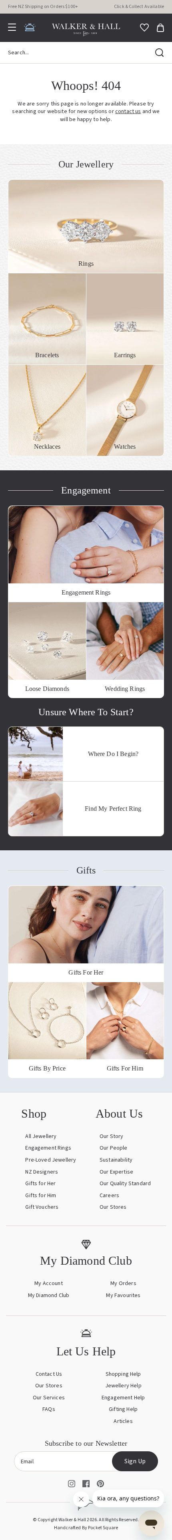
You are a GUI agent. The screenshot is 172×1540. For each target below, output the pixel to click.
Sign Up (135, 1461)
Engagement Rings (48, 1148)
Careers (109, 1196)
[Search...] (159, 52)
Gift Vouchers (41, 1207)
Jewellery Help (123, 1386)
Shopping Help (123, 1374)
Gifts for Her (40, 1184)
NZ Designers (41, 1172)
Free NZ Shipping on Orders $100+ (43, 6)
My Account (48, 1283)
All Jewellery (40, 1136)
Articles (123, 1421)
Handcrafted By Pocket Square (86, 1527)
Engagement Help (123, 1398)
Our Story (111, 1136)
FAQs (48, 1409)
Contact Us (49, 1374)
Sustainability (116, 1160)
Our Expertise (116, 1172)
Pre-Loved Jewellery (50, 1160)
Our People (114, 1148)
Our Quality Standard (125, 1184)
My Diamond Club (48, 1295)
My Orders (123, 1283)
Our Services (49, 1398)
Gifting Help (123, 1409)
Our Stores (113, 1207)
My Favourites (123, 1295)
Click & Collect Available (139, 6)
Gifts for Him (40, 1196)
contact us (128, 111)
